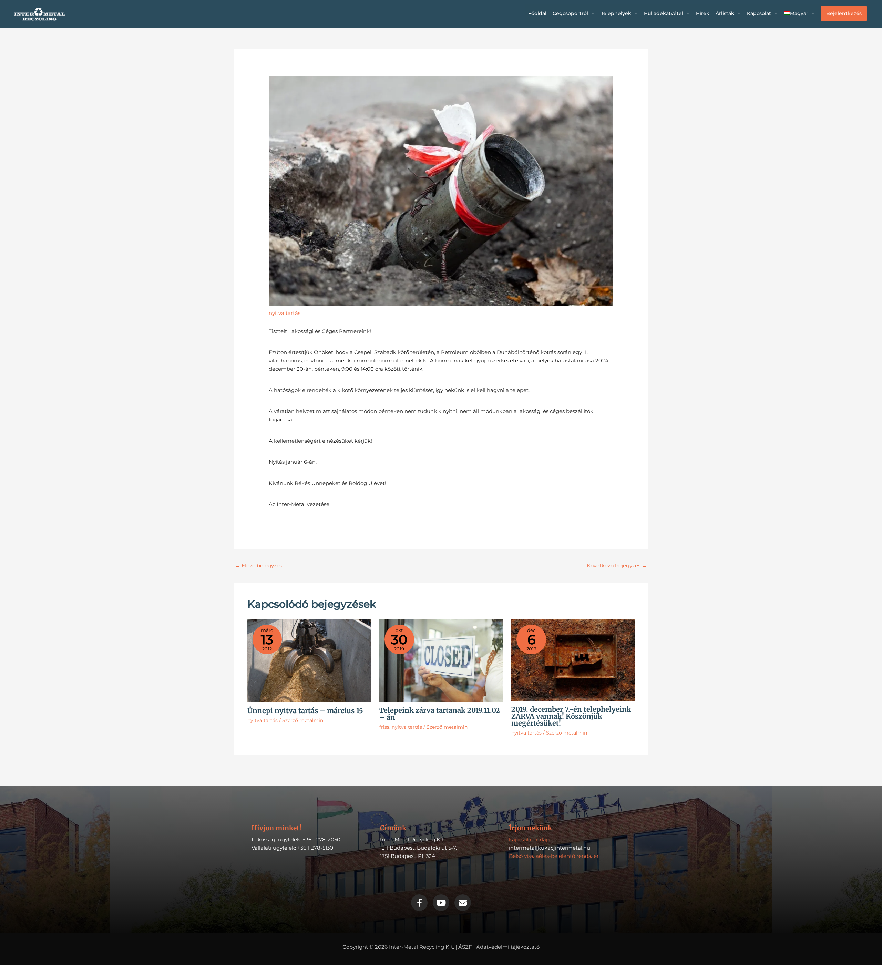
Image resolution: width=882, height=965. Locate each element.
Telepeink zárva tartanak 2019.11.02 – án (439, 713)
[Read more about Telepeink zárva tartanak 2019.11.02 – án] (441, 660)
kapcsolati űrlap (529, 839)
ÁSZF (465, 947)
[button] (844, 13)
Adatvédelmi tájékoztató (508, 947)
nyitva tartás (284, 313)
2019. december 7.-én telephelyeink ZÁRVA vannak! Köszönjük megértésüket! (571, 716)
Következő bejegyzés (617, 565)
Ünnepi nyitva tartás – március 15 (305, 710)
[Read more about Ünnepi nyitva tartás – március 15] (309, 660)
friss (384, 727)
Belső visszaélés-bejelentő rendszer (554, 856)
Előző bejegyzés (258, 565)
